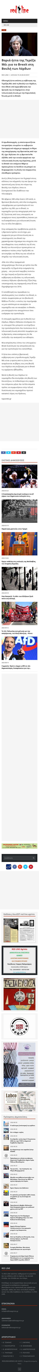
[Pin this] (18, 452)
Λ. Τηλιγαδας (7, 1353)
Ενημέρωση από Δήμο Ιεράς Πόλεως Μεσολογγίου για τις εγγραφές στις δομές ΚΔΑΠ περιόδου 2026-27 (22, 1258)
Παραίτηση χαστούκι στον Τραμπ (14, 529)
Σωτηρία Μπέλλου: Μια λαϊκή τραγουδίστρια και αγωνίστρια (20, 1248)
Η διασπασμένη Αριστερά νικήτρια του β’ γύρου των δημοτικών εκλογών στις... (18, 495)
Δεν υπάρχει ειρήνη (16, 1132)
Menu (5, 21)
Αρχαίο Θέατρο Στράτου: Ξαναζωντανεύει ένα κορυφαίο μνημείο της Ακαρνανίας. (20, 1228)
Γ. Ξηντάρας (25, 1342)
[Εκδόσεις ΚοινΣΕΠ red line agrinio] (19, 930)
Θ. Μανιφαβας (26, 1346)
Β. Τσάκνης (7, 1342)
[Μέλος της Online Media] (8, 866)
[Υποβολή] (33, 858)
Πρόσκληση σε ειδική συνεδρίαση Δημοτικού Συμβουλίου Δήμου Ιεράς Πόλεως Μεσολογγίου (22, 1160)
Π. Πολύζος (25, 1353)
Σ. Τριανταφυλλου (28, 1356)
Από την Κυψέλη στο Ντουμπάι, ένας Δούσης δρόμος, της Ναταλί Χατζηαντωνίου (22, 1238)
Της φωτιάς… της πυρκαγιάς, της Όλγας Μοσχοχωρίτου (21, 1170)
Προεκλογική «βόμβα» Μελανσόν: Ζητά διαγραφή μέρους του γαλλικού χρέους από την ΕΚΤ (22, 1207)
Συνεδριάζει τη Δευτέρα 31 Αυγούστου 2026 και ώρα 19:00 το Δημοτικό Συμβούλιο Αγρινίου (22, 1141)
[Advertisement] (19, 119)
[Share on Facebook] (3, 452)
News (3, 30)
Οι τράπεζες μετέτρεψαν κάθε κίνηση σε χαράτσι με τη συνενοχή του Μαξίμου (22, 1196)
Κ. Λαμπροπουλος (28, 1349)
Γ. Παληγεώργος (9, 1346)
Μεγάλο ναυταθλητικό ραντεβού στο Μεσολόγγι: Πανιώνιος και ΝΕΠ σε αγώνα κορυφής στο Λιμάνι (22, 1179)
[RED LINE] (19, 9)
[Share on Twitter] (8, 452)
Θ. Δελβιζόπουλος (10, 1349)
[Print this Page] (23, 452)
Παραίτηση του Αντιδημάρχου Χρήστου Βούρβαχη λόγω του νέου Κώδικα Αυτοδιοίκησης (21, 1217)
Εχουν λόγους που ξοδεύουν (19, 1188)
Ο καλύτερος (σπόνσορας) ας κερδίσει (22, 1125)
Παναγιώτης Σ (8, 1356)
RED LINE (6, 25)
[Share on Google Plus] (13, 452)
